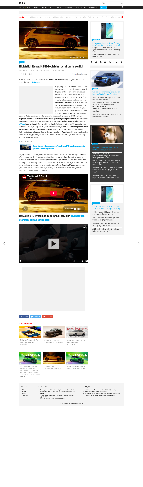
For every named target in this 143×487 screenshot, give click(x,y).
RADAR (44, 7)
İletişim (24, 393)
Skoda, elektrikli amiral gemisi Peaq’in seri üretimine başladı (106, 99)
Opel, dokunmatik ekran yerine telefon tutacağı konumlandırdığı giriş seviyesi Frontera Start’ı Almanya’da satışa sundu (106, 93)
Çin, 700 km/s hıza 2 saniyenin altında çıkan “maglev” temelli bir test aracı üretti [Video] (106, 163)
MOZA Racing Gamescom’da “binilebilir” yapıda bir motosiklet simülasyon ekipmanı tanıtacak (106, 104)
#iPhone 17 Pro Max (73, 17)
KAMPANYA (93, 7)
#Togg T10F (87, 17)
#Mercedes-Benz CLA (101, 17)
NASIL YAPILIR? (81, 7)
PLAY (51, 7)
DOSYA (59, 7)
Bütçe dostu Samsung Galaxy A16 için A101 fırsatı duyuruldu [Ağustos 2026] (106, 44)
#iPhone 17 (34, 17)
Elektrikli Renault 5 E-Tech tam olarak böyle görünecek (76, 342)
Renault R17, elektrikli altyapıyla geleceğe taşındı (53, 341)
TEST (28, 7)
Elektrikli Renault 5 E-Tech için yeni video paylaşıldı (53, 367)
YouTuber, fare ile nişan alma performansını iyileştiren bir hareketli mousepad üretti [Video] (105, 156)
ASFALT (36, 7)
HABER (21, 7)
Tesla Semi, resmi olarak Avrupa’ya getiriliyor (104, 110)
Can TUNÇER (23, 70)
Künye (24, 390)
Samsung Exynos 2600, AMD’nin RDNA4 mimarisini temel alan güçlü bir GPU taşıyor (107, 170)
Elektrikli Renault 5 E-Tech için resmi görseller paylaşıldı (29, 342)
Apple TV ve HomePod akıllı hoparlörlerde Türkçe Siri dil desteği (102, 393)
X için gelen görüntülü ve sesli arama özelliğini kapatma (100, 395)
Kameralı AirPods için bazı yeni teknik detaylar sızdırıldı (106, 55)
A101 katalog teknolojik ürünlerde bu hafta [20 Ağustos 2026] (105, 230)
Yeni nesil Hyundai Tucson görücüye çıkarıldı (52, 398)
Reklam (24, 391)
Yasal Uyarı (25, 395)
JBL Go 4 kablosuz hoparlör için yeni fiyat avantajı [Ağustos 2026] (105, 219)
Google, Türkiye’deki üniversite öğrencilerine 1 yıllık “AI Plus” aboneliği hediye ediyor (106, 50)
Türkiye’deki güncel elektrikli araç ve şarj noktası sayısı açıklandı (106, 116)
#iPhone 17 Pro (58, 17)
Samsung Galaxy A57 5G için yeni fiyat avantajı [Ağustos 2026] (106, 225)
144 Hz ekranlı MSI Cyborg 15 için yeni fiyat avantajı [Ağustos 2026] (106, 213)
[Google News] (79, 74)
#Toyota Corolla (117, 17)
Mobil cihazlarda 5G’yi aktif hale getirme (96, 391)
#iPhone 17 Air (45, 17)
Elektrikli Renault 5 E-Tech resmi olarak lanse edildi (76, 367)
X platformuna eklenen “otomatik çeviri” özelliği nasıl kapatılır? (102, 390)
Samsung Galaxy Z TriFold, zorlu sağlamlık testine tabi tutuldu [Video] (105, 176)
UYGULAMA (68, 7)
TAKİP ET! (103, 7)
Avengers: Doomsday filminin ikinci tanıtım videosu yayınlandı (105, 149)
